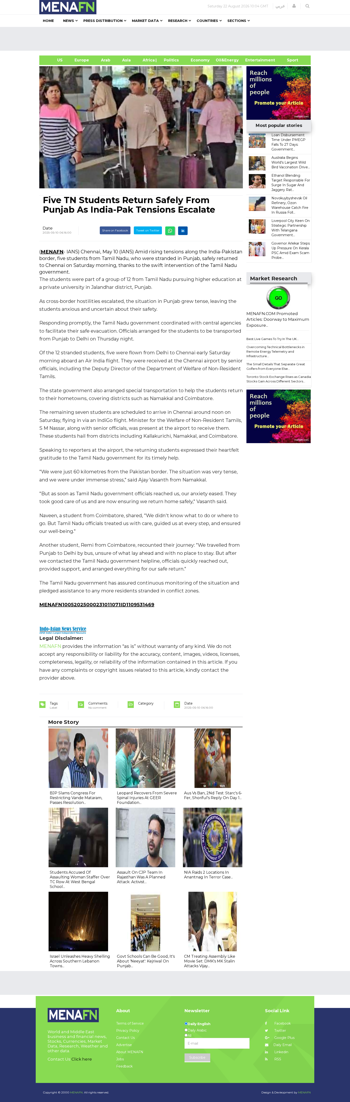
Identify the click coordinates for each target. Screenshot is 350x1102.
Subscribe (197, 1057)
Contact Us (125, 1038)
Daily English (199, 1024)
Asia (126, 60)
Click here (81, 1059)
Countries (207, 21)
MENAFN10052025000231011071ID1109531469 (96, 604)
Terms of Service (130, 1023)
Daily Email (282, 1045)
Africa (148, 60)
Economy (200, 60)
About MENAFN (129, 1052)
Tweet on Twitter (148, 230)
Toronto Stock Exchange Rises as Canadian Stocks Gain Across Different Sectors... (279, 379)
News (68, 21)
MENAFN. (76, 1092)
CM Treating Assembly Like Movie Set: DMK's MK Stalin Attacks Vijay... (209, 961)
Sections (236, 21)
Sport (289, 60)
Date (48, 228)
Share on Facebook (115, 230)
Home (48, 21)
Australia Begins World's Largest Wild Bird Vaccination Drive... (290, 162)
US (54, 60)
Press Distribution (103, 21)
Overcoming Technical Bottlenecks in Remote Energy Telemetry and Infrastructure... (275, 351)
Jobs (120, 1059)
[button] (294, 6)
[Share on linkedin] (183, 230)
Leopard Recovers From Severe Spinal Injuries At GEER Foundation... (147, 798)
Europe (82, 60)
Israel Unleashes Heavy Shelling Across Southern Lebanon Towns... (80, 961)
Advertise (124, 1045)
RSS (277, 1059)
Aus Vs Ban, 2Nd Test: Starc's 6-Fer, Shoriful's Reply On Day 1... (213, 795)
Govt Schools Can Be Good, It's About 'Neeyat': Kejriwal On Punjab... (146, 961)
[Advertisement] (177, 39)
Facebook (282, 1023)
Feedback (124, 1066)
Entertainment (253, 60)
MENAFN (52, 252)
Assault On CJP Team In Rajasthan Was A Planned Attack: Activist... (141, 877)
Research (177, 21)
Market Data (145, 21)
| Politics (170, 60)
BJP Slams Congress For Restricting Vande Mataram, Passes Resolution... (76, 798)
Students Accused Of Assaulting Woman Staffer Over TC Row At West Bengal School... (80, 879)
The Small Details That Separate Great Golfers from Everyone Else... (275, 366)
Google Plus (284, 1038)
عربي (280, 6)
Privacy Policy (127, 1030)
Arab (105, 60)
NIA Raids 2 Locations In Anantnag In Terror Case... (208, 874)
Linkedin (280, 1052)
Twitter (279, 1030)
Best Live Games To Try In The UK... (272, 339)
